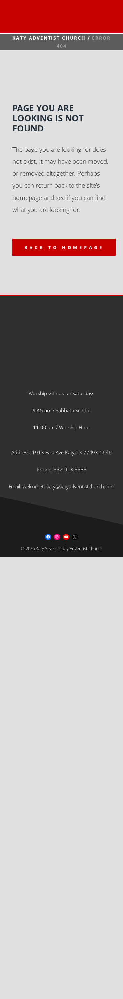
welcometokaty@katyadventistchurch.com (69, 486)
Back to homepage (64, 247)
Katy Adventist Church (49, 38)
